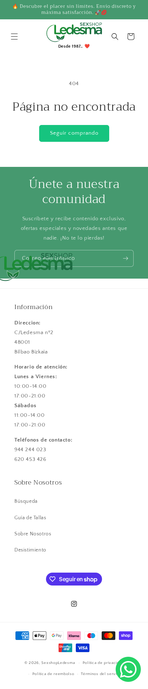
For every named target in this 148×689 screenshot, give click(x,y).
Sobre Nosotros (32, 534)
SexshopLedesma (58, 663)
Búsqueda (26, 501)
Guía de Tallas (30, 518)
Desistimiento (30, 550)
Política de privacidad (103, 663)
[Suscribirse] (125, 258)
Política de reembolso (53, 674)
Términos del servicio (101, 674)
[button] (14, 36)
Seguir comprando (74, 133)
